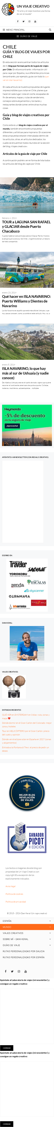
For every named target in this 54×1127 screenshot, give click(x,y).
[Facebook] (17, 21)
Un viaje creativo (33, 6)
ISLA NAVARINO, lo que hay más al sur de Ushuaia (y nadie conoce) (25, 373)
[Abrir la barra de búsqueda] (50, 30)
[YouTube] (35, 21)
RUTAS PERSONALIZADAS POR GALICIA (24, 951)
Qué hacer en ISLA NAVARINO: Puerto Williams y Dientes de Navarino (26, 301)
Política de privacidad (16, 901)
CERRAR (7, 1048)
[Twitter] (23, 21)
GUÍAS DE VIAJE (11, 945)
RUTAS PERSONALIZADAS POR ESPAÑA (24, 957)
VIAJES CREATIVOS (13, 933)
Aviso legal (11, 886)
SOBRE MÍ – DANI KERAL (15, 939)
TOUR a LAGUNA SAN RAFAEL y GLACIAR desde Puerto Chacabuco (26, 226)
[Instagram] (29, 21)
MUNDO (7, 927)
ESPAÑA (7, 921)
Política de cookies (14, 894)
